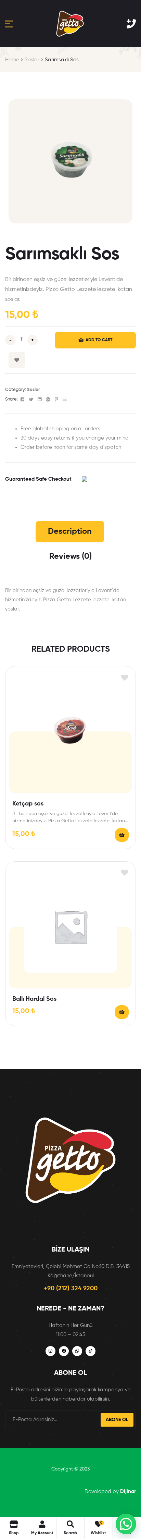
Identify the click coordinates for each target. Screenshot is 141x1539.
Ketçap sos (27, 804)
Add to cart (99, 340)
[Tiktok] (90, 1351)
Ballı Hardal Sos (34, 999)
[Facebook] (64, 1351)
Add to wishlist (17, 360)
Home (12, 59)
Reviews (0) (70, 556)
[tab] (70, 531)
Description (70, 531)
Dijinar (128, 1491)
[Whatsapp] (77, 1351)
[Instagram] (50, 1351)
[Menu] (9, 23)
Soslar (32, 59)
